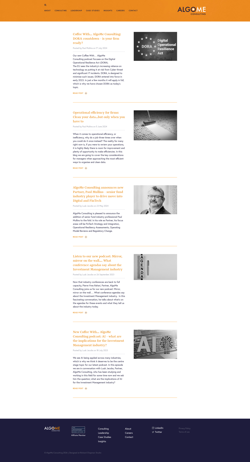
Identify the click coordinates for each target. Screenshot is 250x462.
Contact (133, 11)
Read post (78, 93)
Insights (108, 11)
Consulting (61, 11)
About (47, 11)
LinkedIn (159, 428)
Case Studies (93, 11)
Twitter (158, 432)
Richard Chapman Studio (90, 452)
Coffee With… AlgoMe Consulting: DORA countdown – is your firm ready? (97, 38)
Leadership (76, 11)
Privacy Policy (184, 428)
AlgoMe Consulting (191, 11)
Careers (120, 11)
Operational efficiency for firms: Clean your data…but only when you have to (99, 116)
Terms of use (184, 431)
